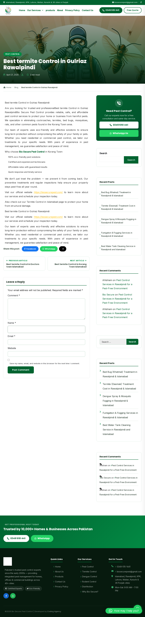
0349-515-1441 (123, 566)
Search (103, 153)
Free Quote (132, 10)
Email (11, 336)
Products (59, 576)
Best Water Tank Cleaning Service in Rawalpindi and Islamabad (118, 248)
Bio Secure (108, 294)
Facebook (31, 249)
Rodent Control (89, 581)
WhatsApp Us (120, 133)
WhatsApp (50, 249)
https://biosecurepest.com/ (48, 192)
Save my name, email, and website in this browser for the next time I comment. (45, 363)
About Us (59, 571)
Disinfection (87, 586)
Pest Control (12, 54)
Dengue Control (89, 576)
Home (22, 10)
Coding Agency (54, 611)
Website (12, 348)
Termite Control (89, 571)
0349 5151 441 (120, 124)
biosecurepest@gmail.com (126, 2)
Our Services (34, 10)
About (60, 10)
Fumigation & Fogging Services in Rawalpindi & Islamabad (116, 234)
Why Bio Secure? (90, 591)
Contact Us (87, 10)
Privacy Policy (72, 10)
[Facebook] (6, 595)
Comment (14, 295)
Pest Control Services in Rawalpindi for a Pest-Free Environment (117, 284)
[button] (123, 611)
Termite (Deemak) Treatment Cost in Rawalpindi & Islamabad (118, 207)
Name (12, 322)
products (50, 10)
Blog (16, 87)
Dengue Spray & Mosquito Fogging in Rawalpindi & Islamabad (118, 221)
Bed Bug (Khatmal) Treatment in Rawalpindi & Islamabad (116, 194)
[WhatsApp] (13, 595)
